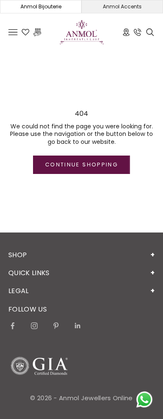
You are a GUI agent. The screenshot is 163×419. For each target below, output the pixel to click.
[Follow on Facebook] (12, 326)
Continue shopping (81, 165)
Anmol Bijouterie (40, 6)
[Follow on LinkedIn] (78, 326)
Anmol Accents (122, 6)
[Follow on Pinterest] (56, 326)
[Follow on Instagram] (34, 326)
